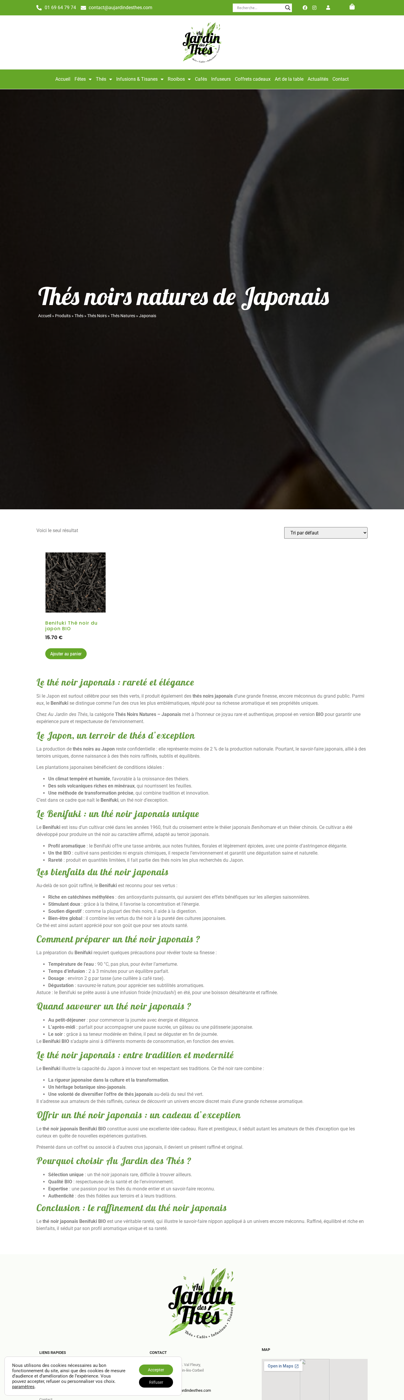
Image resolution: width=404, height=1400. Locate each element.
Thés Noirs (97, 315)
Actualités (318, 79)
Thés (101, 79)
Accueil (62, 79)
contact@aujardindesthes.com (185, 1390)
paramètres (23, 1386)
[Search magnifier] (288, 8)
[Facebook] (305, 7)
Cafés (201, 79)
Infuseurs (221, 79)
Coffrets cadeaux (253, 79)
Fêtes (80, 79)
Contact (340, 79)
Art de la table (289, 79)
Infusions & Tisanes (137, 79)
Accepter (156, 1369)
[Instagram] (314, 7)
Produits (63, 315)
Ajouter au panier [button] (66, 653)
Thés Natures (123, 315)
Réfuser (156, 1382)
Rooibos (176, 79)
